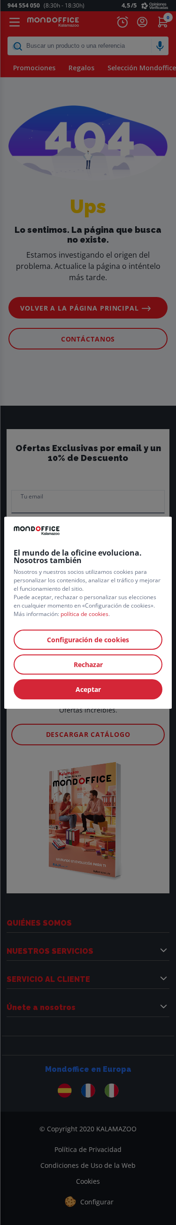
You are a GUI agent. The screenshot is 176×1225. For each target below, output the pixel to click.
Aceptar (88, 689)
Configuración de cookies (88, 639)
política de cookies (84, 614)
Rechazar (88, 664)
